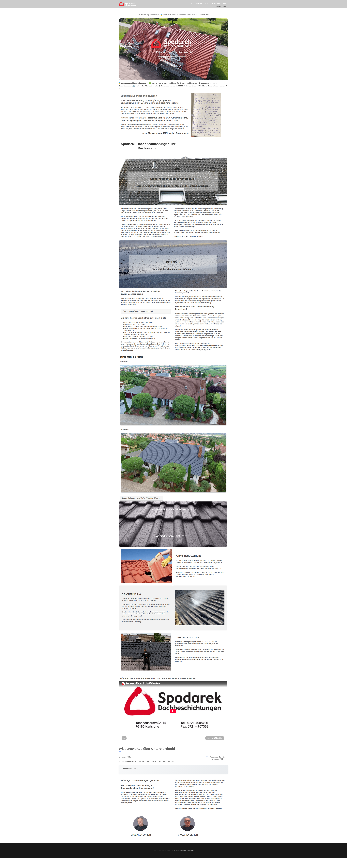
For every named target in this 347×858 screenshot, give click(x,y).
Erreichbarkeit (190, 850)
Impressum (176, 850)
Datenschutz (183, 850)
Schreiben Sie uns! (129, 769)
